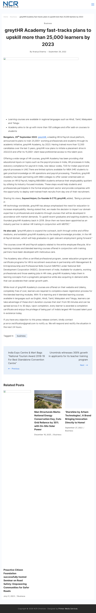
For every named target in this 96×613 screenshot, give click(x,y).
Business (48, 23)
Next (82, 365)
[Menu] (92, 4)
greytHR (42, 137)
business (21, 336)
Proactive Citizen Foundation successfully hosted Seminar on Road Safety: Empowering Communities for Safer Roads (16, 580)
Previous (15, 368)
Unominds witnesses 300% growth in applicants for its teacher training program (68, 356)
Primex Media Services (68, 609)
